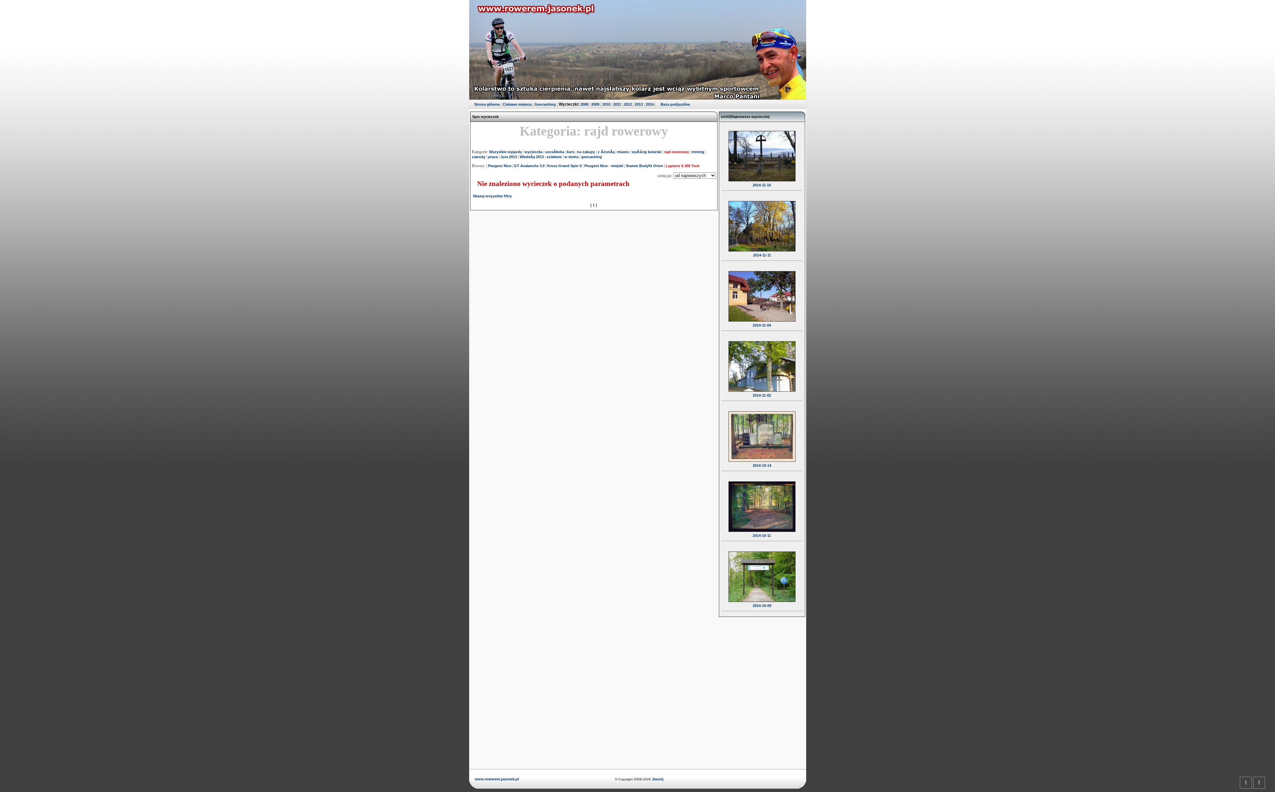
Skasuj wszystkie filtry (492, 196)
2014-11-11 (762, 255)
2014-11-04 (762, 325)
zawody (478, 157)
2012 (628, 104)
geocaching (591, 157)
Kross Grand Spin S (564, 166)
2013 (639, 104)
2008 (584, 104)
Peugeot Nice (499, 166)
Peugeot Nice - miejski (603, 166)
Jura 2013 (508, 157)
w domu (571, 157)
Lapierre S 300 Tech (683, 166)
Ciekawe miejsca (517, 104)
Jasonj (657, 779)
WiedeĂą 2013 (532, 157)
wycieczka (534, 152)
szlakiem (554, 157)
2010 (606, 104)
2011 (617, 104)
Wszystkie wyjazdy (505, 152)
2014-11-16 (762, 185)
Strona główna (487, 104)
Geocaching (545, 104)
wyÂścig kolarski (646, 152)
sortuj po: (665, 175)
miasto (623, 152)
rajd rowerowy (676, 152)
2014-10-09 (762, 606)
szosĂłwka (554, 152)
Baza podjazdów (675, 104)
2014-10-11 (762, 536)
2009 (595, 104)
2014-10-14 (762, 465)
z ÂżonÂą (606, 152)
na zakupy (586, 152)
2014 (650, 104)
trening (698, 152)
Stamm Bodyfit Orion (644, 166)
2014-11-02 (762, 395)
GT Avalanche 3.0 (529, 166)
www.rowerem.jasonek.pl (497, 779)
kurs (570, 152)
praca (493, 157)
